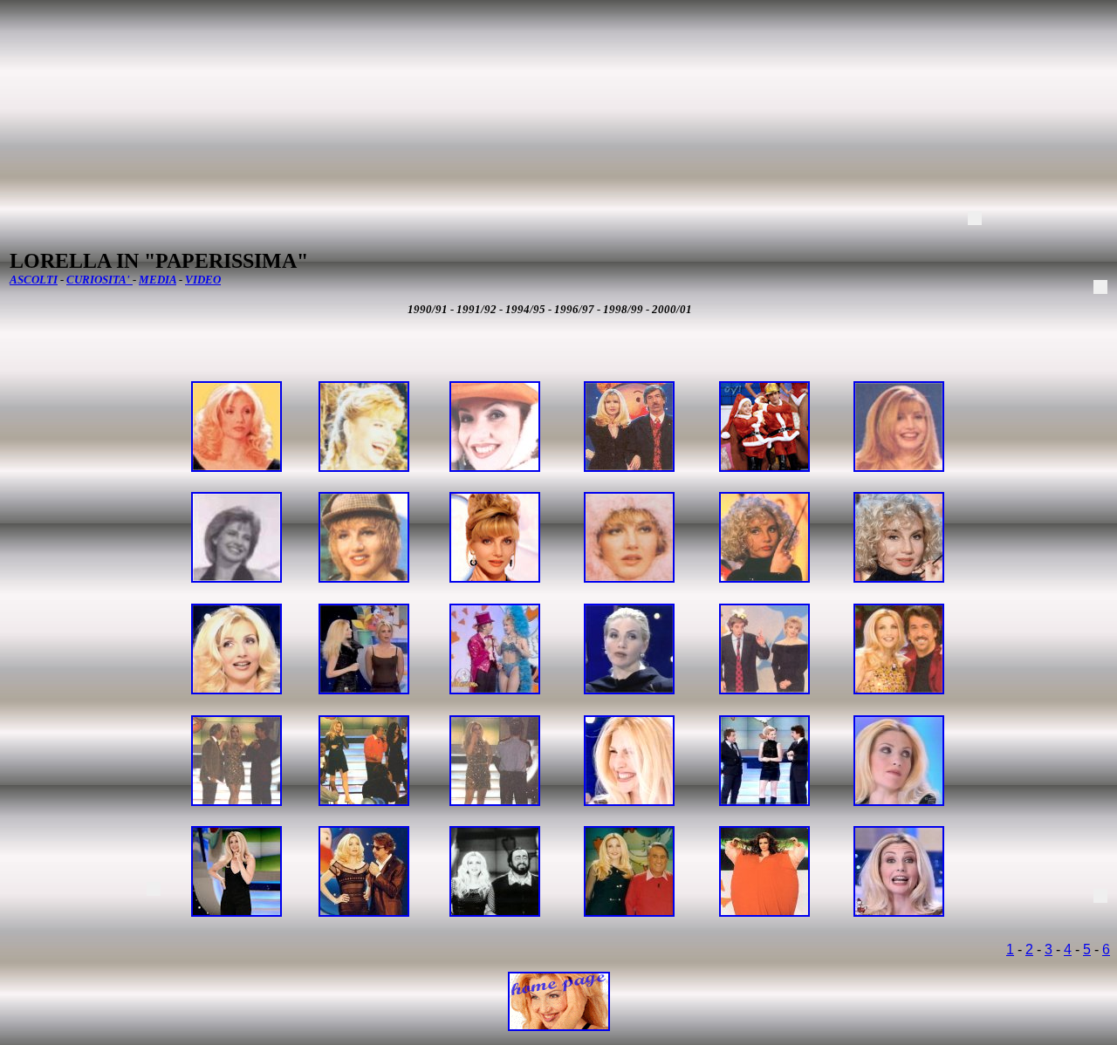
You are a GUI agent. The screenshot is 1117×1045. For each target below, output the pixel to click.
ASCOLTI (34, 279)
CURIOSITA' (99, 279)
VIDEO (203, 279)
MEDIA (157, 279)
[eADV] (975, 218)
